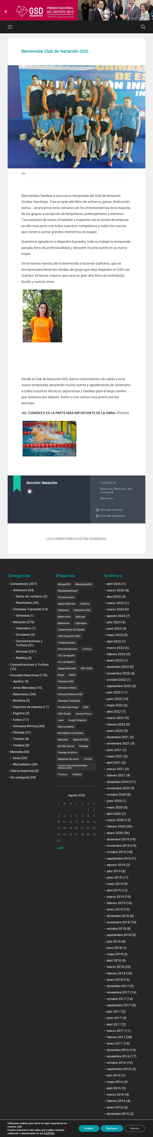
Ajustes (134, 1128)
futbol (72, 674)
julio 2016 (114, 1075)
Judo (61, 720)
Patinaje (18, 732)
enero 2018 (115, 979)
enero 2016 (115, 1107)
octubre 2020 (116, 794)
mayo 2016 (115, 1082)
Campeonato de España (71, 629)
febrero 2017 (116, 1037)
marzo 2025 (115, 603)
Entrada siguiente (112, 515)
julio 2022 (114, 692)
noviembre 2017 (118, 992)
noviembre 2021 (118, 743)
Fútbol (17, 720)
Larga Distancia (77, 720)
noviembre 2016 (118, 1056)
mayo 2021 (115, 756)
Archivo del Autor (29, 491)
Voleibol (18, 745)
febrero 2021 (116, 775)
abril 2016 (114, 1088)
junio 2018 (114, 948)
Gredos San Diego (68, 707)
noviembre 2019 (118, 845)
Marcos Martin (66, 726)
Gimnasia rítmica (67, 687)
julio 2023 (114, 622)
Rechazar (112, 1128)
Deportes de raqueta (27, 707)
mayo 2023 (115, 635)
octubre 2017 (116, 999)
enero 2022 (115, 731)
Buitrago (80, 616)
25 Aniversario (66, 597)
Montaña (16, 752)
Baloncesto (21, 694)
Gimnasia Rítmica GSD (70, 694)
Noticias (120, 489)
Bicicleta (19, 700)
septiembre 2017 (119, 1005)
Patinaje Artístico (67, 752)
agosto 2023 (116, 616)
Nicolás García (66, 746)
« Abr (60, 848)
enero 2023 (115, 660)
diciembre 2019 (118, 839)
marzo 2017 (115, 1031)
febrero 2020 (116, 826)
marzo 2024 (115, 609)
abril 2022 (114, 711)
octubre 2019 (116, 852)
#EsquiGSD (64, 584)
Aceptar (89, 1128)
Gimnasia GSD (66, 681)
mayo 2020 (115, 807)
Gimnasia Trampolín (27, 609)
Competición (19, 584)
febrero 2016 (116, 1101)
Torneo (88, 758)
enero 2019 (115, 909)
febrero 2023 (116, 654)
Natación (106, 489)
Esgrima (19, 713)
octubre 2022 (116, 679)
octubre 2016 (116, 1062)
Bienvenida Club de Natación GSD (54, 51)
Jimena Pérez (83, 713)
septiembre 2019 (119, 858)
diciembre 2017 (118, 986)
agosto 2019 (116, 865)
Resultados (24, 602)
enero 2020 (115, 833)
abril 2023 (114, 641)
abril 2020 (114, 814)
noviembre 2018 (118, 922)
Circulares (23, 634)
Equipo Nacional (67, 668)
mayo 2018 (115, 954)
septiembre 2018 (119, 935)
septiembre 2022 (119, 686)
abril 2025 (114, 597)
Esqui (17, 758)
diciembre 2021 (118, 737)
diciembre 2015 (118, 1114)
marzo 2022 (115, 718)
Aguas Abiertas (66, 603)
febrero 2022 (116, 724)
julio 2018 (114, 941)
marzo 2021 (115, 769)
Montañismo (22, 764)
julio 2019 (114, 871)
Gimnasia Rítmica (25, 726)
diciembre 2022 (118, 667)
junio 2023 (114, 628)
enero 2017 (115, 1043)
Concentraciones (67, 648)
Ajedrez (18, 681)
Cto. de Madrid (66, 661)
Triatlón (18, 739)
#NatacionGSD (83, 584)
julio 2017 (114, 1011)
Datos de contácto (29, 596)
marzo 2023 (115, 648)
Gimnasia (22, 615)
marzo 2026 (115, 590)
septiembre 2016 (119, 1069)
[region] (76, 11)
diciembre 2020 (118, 782)
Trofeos (62, 774)
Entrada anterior (111, 509)
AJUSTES (49, 1133)
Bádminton (64, 623)
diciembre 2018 (118, 916)
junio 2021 (114, 750)
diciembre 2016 (118, 1050)
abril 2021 (114, 762)
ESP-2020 (86, 668)
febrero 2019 (116, 903)
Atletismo (20, 590)
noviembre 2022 (118, 673)
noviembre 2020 (118, 788)
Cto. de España (66, 655)
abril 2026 (114, 584)
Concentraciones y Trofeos (29, 664)
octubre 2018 (116, 928)
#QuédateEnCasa (67, 590)
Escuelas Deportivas (24, 675)
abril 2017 (114, 1024)
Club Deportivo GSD (69, 636)
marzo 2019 (115, 897)
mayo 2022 (115, 705)
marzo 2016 (115, 1094)
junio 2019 (114, 877)
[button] (6, 12)
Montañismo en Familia (70, 732)
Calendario (23, 628)
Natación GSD (81, 739)
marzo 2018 (115, 967)
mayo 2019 (115, 884)
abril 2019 (114, 890)
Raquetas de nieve (68, 758)
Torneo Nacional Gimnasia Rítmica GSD (72, 766)
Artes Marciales (24, 688)
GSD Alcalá (64, 713)
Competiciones (66, 642)
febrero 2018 (116, 973)
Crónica (86, 648)
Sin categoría (19, 777)
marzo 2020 (115, 820)
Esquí (61, 674)
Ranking (21, 658)
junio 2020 (114, 801)
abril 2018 (114, 960)
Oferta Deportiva (22, 771)
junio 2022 (114, 699)
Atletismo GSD (82, 610)
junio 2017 (114, 1018)
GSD (85, 707)
